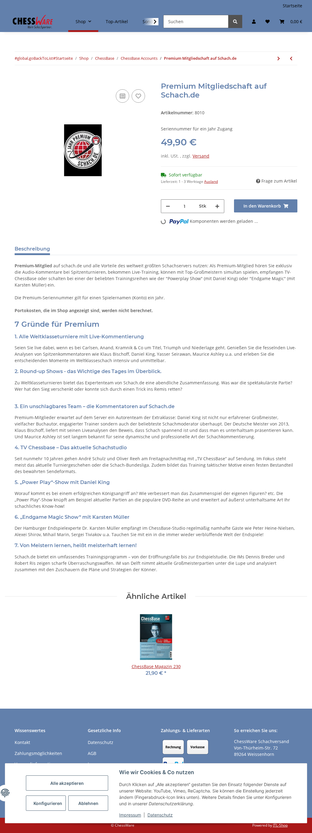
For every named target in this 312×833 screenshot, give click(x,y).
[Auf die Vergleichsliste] (122, 96)
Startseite (292, 6)
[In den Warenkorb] (19, 78)
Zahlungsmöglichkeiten (38, 753)
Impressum (130, 814)
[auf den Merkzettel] (138, 96)
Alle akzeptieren (67, 783)
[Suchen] (235, 21)
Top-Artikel (117, 21)
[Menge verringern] (168, 206)
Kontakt (22, 742)
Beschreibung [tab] (32, 249)
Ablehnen (88, 803)
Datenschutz (160, 814)
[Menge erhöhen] (217, 206)
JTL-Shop (280, 825)
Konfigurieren (48, 803)
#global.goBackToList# (35, 58)
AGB (92, 753)
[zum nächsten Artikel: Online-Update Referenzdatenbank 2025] (278, 58)
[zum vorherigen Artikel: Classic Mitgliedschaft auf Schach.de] (291, 58)
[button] (254, 21)
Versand (201, 156)
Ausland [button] (211, 181)
